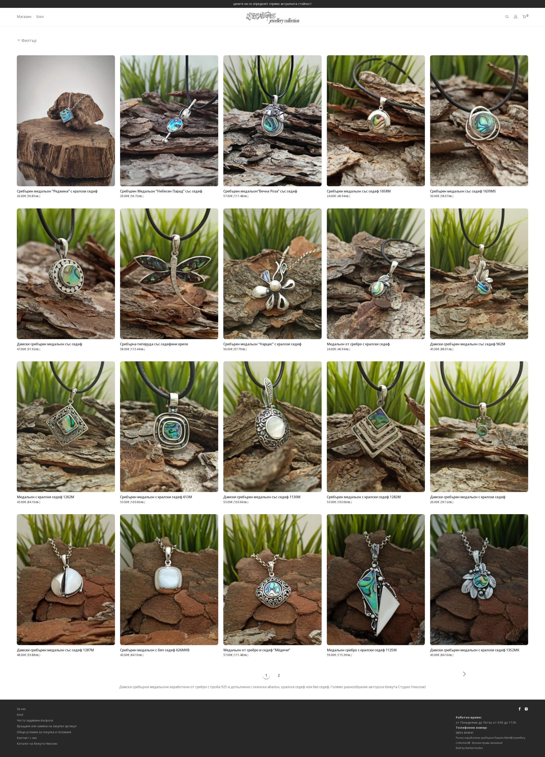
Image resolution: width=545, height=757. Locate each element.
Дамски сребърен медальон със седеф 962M (467, 344)
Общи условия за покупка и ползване (44, 732)
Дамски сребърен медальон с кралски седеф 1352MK (474, 650)
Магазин (24, 16)
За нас (21, 709)
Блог (40, 16)
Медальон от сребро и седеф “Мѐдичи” (256, 650)
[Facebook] (519, 708)
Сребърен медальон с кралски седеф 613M (156, 497)
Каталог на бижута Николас (37, 743)
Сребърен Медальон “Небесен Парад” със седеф (161, 191)
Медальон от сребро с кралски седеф (358, 344)
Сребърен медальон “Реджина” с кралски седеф (57, 191)
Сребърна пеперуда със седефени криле (154, 344)
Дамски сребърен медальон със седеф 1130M (261, 497)
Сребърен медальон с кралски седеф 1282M (364, 497)
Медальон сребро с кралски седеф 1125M (362, 650)
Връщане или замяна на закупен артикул (46, 726)
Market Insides (474, 748)
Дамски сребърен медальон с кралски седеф (467, 497)
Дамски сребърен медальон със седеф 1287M (55, 650)
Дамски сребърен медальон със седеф (49, 344)
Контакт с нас (27, 738)
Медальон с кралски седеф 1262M (45, 497)
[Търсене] (507, 16)
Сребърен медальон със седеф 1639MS (463, 191)
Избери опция (101, 180)
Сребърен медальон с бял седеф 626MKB (154, 650)
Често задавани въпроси (35, 720)
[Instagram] (526, 708)
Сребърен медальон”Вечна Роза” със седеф (260, 191)
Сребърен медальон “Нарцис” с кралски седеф (262, 344)
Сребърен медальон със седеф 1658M (359, 191)
